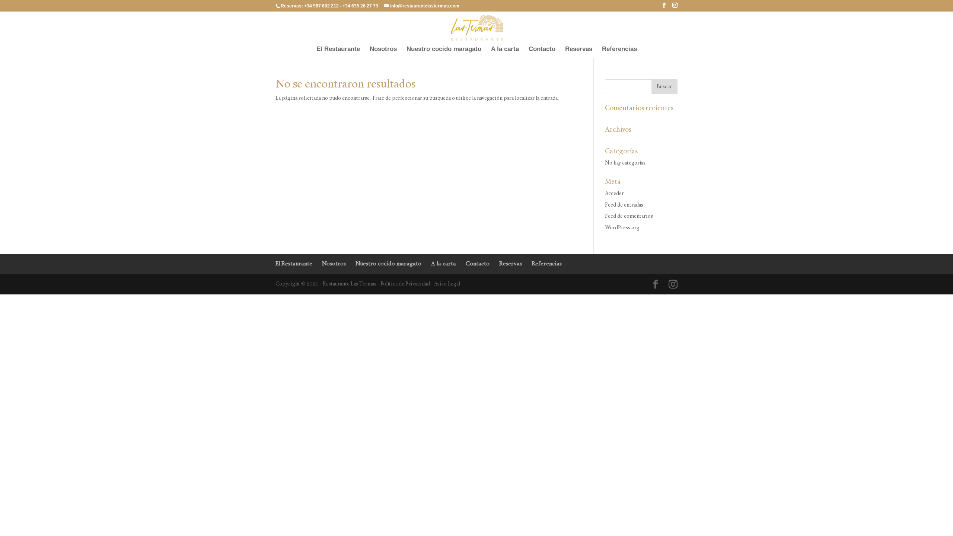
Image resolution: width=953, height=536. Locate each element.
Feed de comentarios (629, 216)
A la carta (505, 49)
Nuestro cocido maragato (444, 49)
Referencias (619, 49)
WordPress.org (622, 228)
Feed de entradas (624, 205)
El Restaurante (338, 49)
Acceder (614, 194)
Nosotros (383, 49)
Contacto (542, 49)
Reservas (578, 49)
